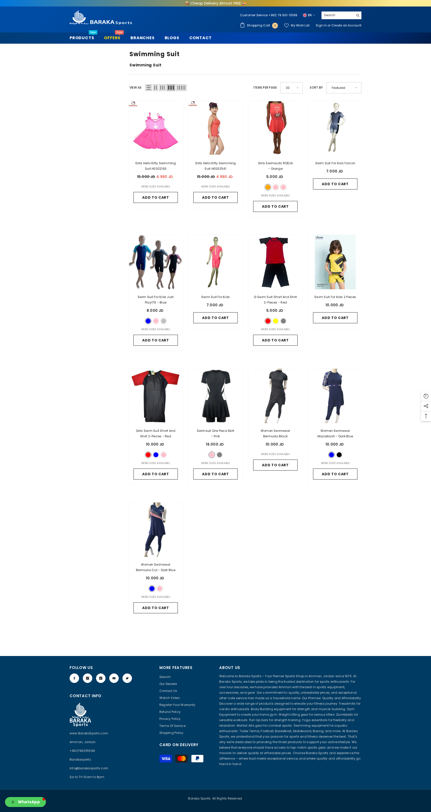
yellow (275, 321)
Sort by (316, 87)
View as (135, 87)
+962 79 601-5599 (283, 15)
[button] (148, 87)
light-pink (283, 187)
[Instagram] (87, 678)
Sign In (321, 25)
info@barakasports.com (89, 768)
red (268, 321)
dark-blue (331, 455)
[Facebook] (74, 678)
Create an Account (346, 25)
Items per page (265, 87)
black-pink (156, 321)
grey (283, 321)
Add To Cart (155, 197)
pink (275, 187)
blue (148, 321)
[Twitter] (127, 678)
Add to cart (335, 183)
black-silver (163, 321)
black (339, 455)
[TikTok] (101, 678)
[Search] (341, 15)
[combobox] (338, 15)
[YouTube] (114, 678)
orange (268, 187)
